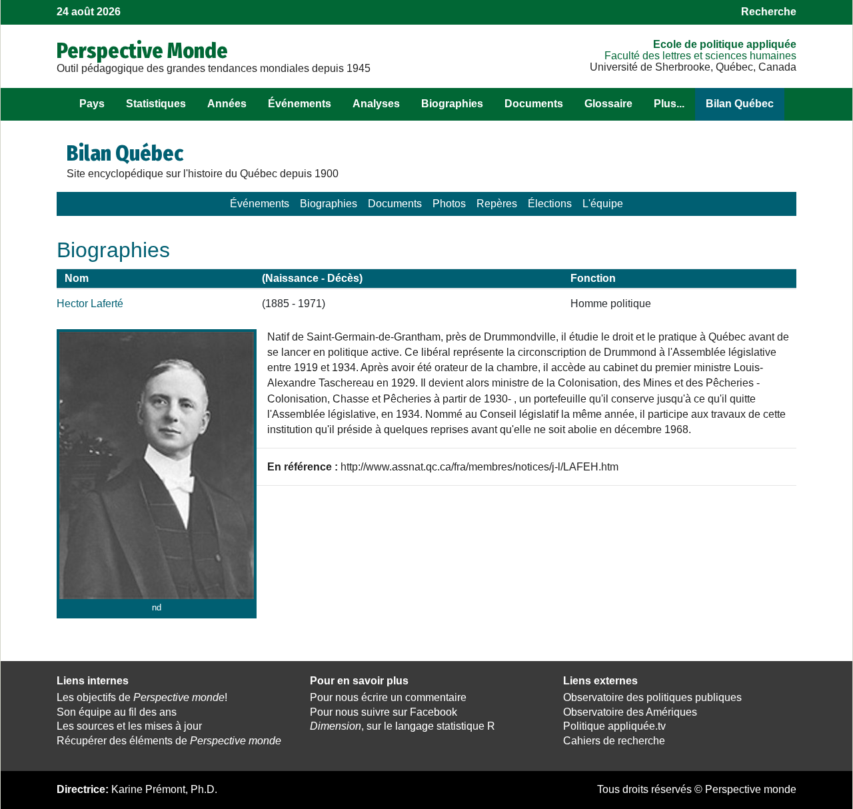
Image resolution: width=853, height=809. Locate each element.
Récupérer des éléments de (169, 740)
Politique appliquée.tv (614, 726)
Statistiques (156, 103)
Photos (449, 203)
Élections (550, 203)
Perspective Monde (142, 50)
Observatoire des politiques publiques (652, 697)
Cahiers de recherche (614, 740)
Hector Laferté (90, 303)
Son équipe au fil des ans (117, 712)
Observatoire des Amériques (630, 712)
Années (227, 103)
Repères (496, 203)
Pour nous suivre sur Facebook (383, 712)
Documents (533, 103)
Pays (92, 103)
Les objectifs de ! (142, 697)
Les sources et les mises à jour (129, 726)
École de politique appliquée (724, 44)
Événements (299, 103)
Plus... (669, 103)
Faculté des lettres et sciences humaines (700, 55)
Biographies (452, 103)
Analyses (376, 103)
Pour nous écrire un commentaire (388, 697)
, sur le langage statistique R (402, 726)
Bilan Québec (740, 103)
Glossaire (608, 103)
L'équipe (602, 203)
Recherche (768, 11)
